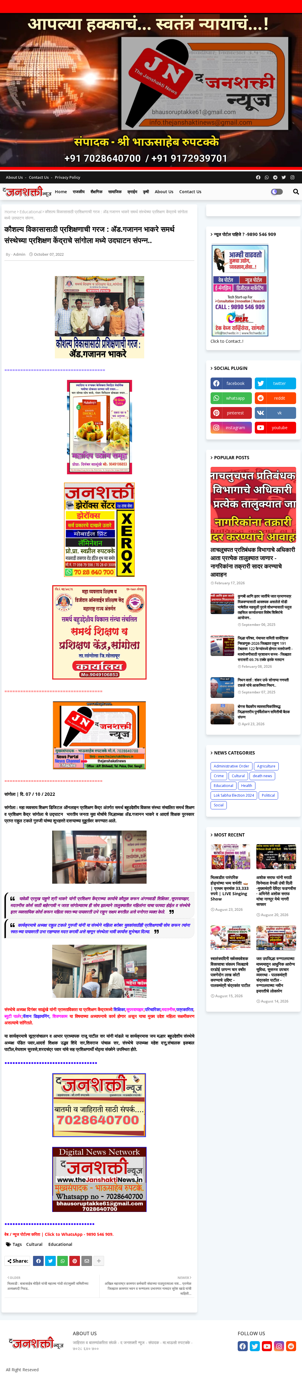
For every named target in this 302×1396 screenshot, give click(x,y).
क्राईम (132, 191)
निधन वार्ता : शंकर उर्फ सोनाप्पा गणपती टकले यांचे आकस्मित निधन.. (263, 682)
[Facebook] (38, 1261)
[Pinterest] (74, 1261)
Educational (30, 211)
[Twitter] (50, 1261)
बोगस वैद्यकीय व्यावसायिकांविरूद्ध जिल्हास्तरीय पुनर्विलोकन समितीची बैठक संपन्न (264, 712)
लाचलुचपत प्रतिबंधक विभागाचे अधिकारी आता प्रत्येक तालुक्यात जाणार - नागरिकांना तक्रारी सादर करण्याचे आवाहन (253, 562)
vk (280, 413)
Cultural (34, 1244)
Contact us (39, 177)
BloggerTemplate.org (118, 1384)
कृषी (146, 191)
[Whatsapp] (62, 1261)
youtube (280, 427)
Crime (219, 775)
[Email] (86, 1261)
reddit (279, 398)
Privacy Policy (67, 177)
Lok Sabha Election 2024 (234, 795)
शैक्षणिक (96, 191)
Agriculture (266, 766)
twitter (279, 383)
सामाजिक (115, 191)
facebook (235, 383)
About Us (15, 177)
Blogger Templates (47, 1384)
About (236, 1384)
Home (61, 191)
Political (268, 795)
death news (262, 775)
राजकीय (79, 191)
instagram (235, 427)
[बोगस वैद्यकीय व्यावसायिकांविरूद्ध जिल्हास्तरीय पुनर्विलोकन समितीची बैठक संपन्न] (222, 714)
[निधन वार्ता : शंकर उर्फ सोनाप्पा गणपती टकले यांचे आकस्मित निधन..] (222, 687)
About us (164, 191)
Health (246, 785)
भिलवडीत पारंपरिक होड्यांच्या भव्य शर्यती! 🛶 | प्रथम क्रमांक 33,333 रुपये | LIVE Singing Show (230, 888)
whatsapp (235, 398)
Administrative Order (231, 766)
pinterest (235, 413)
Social (219, 805)
